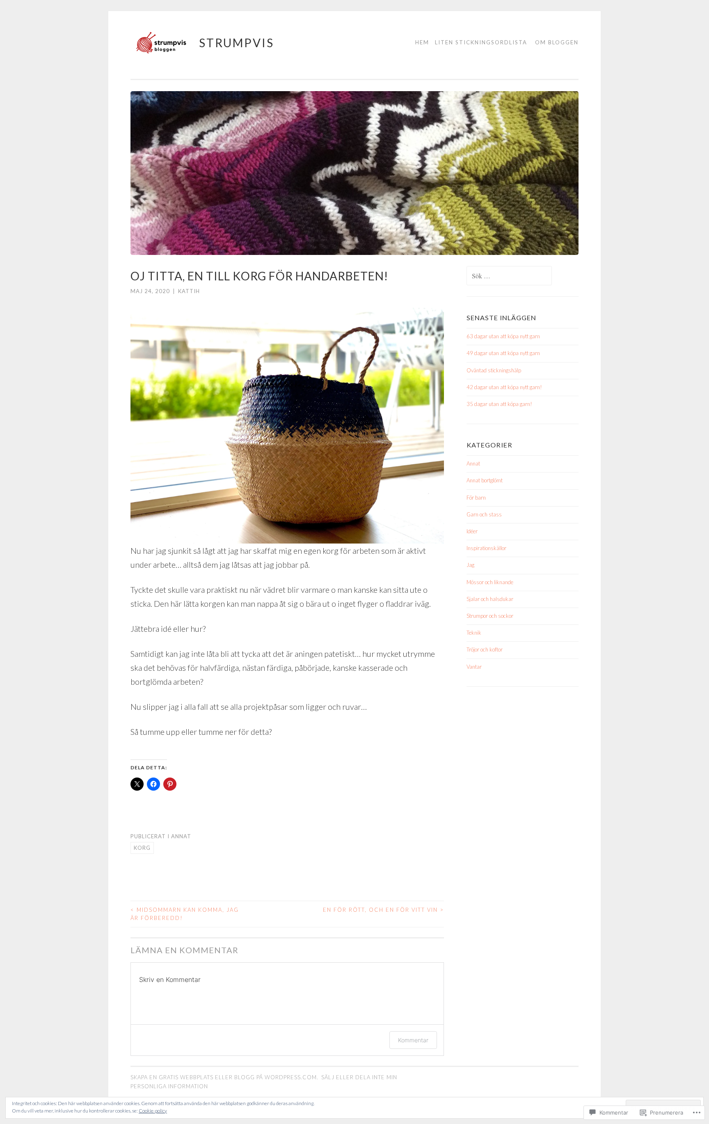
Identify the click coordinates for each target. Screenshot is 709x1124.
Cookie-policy (153, 1111)
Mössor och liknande (490, 582)
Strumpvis (236, 43)
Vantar (474, 666)
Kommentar (413, 1040)
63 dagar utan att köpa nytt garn (503, 336)
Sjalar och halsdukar (490, 599)
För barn (476, 497)
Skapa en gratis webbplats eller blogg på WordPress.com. (224, 1077)
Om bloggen (557, 42)
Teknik (474, 632)
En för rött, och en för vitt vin (383, 909)
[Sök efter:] (509, 276)
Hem (422, 42)
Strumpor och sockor (490, 615)
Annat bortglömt (485, 480)
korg (142, 847)
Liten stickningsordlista (481, 42)
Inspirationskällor (486, 548)
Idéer (472, 531)
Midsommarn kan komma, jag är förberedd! (184, 913)
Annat (181, 836)
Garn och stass (484, 514)
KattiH (189, 291)
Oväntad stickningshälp (494, 370)
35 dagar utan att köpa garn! (499, 404)
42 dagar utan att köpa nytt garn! (504, 387)
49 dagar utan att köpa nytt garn (503, 353)
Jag (470, 565)
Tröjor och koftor (485, 649)
